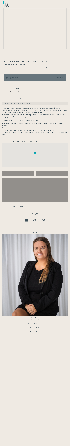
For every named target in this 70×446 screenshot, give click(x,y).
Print (46, 68)
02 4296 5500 (36, 323)
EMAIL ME (35, 327)
